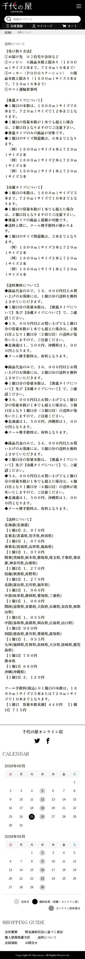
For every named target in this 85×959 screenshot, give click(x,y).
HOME (8, 32)
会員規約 (11, 942)
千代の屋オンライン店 (42, 731)
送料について (47, 937)
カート (72, 26)
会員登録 (16, 26)
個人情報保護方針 (17, 937)
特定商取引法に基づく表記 (44, 931)
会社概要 (11, 931)
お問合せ (31, 942)
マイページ (45, 26)
